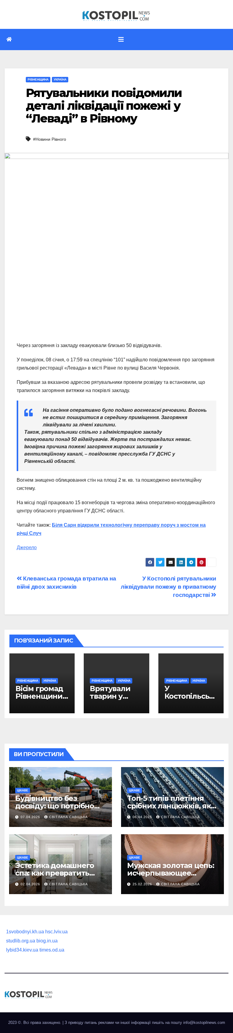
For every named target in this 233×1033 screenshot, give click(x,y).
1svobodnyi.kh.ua (25, 931)
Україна (60, 79)
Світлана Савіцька (68, 817)
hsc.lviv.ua (56, 931)
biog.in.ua (47, 940)
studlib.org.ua (20, 940)
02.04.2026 (31, 884)
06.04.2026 (143, 817)
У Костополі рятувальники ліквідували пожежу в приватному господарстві (168, 586)
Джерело (27, 547)
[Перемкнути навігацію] (121, 39)
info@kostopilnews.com (204, 1022)
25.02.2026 (143, 884)
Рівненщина (38, 79)
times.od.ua (51, 949)
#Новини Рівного (49, 139)
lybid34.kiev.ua (22, 949)
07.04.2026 (31, 817)
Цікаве (22, 790)
